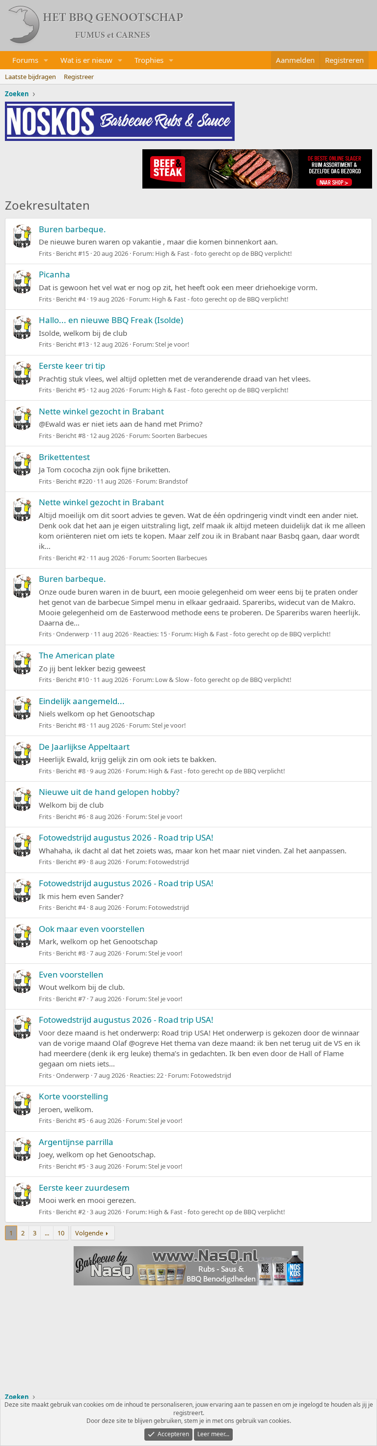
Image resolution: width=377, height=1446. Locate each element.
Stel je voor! (172, 344)
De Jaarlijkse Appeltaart (84, 746)
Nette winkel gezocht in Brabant (101, 411)
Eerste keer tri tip (72, 365)
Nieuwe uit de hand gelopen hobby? (109, 791)
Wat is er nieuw (86, 60)
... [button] (47, 1232)
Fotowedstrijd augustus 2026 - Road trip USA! (126, 837)
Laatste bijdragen (30, 76)
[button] (46, 60)
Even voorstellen (71, 974)
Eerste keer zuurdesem (84, 1187)
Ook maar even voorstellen (92, 928)
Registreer (79, 76)
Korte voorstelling (73, 1096)
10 (60, 1232)
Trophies (149, 60)
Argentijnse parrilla (76, 1141)
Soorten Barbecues (179, 435)
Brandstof (173, 481)
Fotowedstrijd (168, 861)
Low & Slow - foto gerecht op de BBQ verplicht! (223, 679)
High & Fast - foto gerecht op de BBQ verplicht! (223, 253)
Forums (25, 60)
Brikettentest (64, 457)
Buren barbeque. (72, 229)
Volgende (89, 1232)
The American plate (77, 655)
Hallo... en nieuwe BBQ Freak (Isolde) (111, 320)
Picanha (54, 274)
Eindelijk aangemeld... (82, 701)
